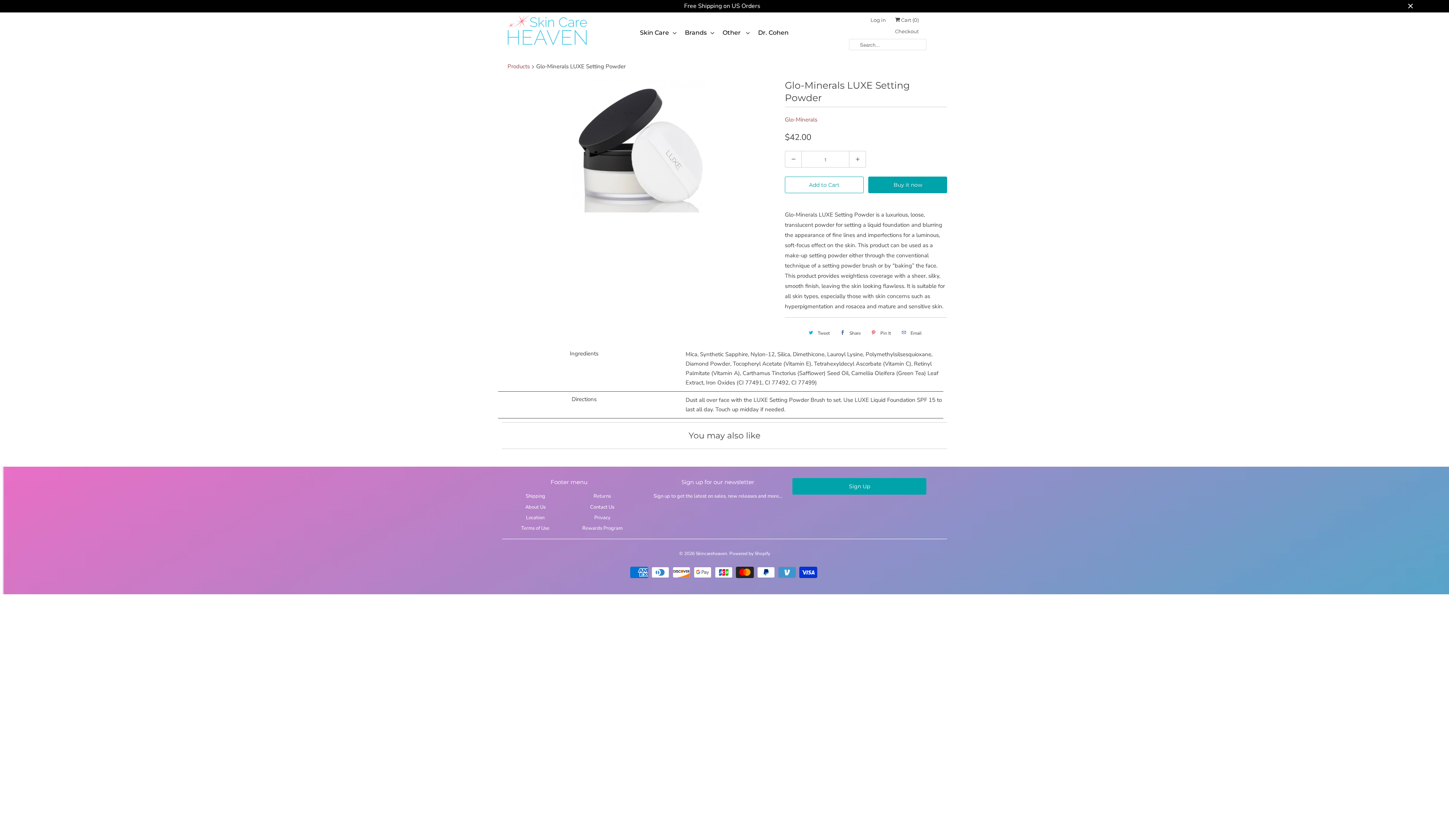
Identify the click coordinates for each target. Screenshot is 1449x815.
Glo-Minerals (801, 119)
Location (535, 517)
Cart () (909, 20)
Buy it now (908, 184)
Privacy (602, 517)
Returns (602, 496)
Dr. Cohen (773, 32)
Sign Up (859, 486)
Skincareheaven (711, 554)
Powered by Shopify (749, 554)
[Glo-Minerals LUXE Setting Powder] (639, 145)
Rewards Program (602, 528)
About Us (535, 507)
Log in (878, 20)
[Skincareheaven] (547, 45)
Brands (696, 32)
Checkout (907, 31)
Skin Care (654, 32)
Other (732, 32)
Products (519, 66)
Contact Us (602, 507)
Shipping (535, 496)
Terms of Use (535, 528)
